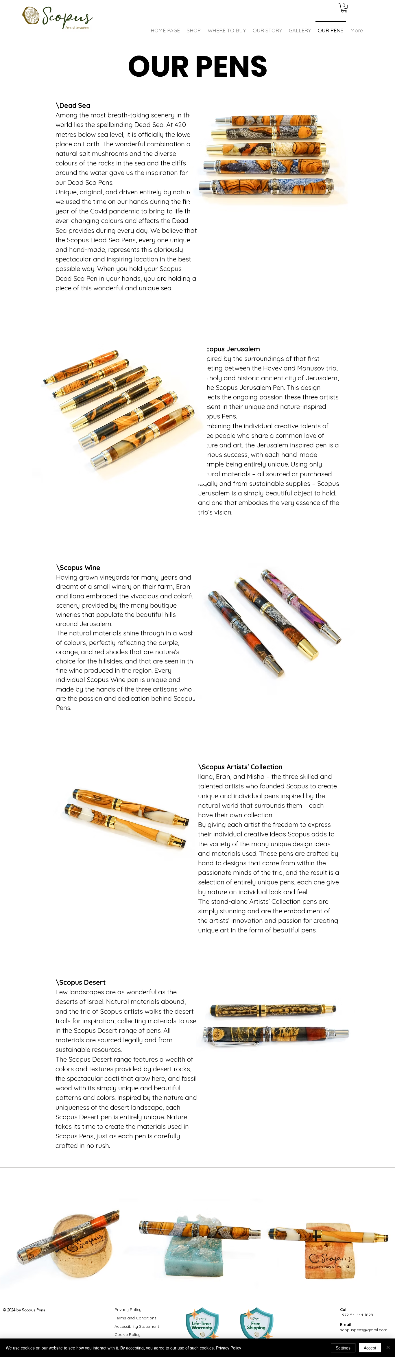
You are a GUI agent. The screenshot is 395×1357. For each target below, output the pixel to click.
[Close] (388, 1347)
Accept (370, 1348)
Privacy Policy (228, 1348)
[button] (344, 7)
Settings (343, 1348)
